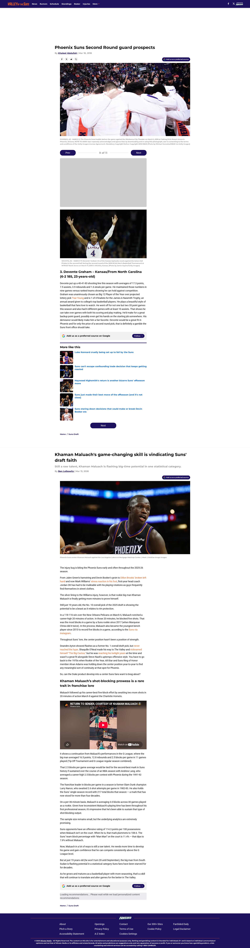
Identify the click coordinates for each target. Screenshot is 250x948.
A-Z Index (100, 933)
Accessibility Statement (71, 933)
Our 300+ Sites (155, 924)
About (62, 924)
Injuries (86, 4)
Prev (67, 152)
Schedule (54, 4)
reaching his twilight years (111, 653)
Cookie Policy (154, 929)
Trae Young (78, 298)
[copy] (76, 59)
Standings (66, 4)
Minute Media (46, 941)
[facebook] (228, 4)
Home (63, 434)
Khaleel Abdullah (67, 53)
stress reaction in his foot (104, 581)
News (34, 4)
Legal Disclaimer (182, 929)
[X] (234, 4)
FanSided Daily (181, 924)
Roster (77, 4)
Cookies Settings (128, 933)
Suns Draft (74, 434)
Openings (99, 924)
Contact (123, 924)
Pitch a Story (66, 929)
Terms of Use (126, 929)
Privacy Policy (102, 929)
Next (138, 152)
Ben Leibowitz (66, 471)
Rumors (43, 4)
